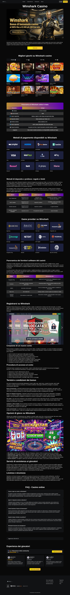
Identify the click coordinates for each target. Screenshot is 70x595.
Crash (41, 59)
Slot (56, 59)
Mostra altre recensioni (35, 569)
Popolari (12, 59)
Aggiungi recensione (57, 551)
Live (27, 59)
